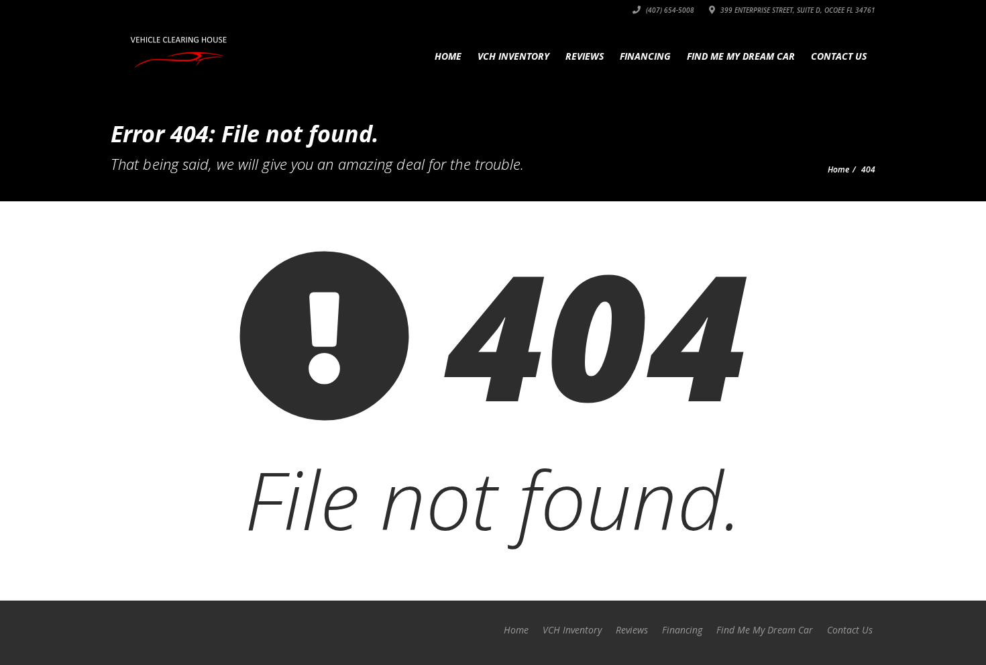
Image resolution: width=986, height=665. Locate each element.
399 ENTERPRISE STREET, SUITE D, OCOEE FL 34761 (796, 10)
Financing (645, 56)
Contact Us (839, 56)
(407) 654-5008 (669, 10)
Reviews (584, 56)
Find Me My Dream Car (741, 56)
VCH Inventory (513, 56)
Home (448, 56)
